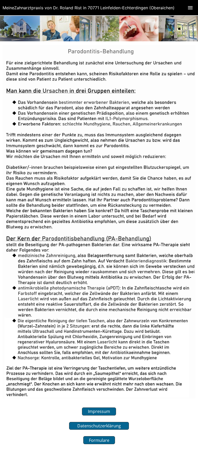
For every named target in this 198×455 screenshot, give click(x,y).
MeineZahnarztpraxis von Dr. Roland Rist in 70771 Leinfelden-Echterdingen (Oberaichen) (89, 7)
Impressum (99, 411)
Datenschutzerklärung (99, 426)
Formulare (99, 440)
